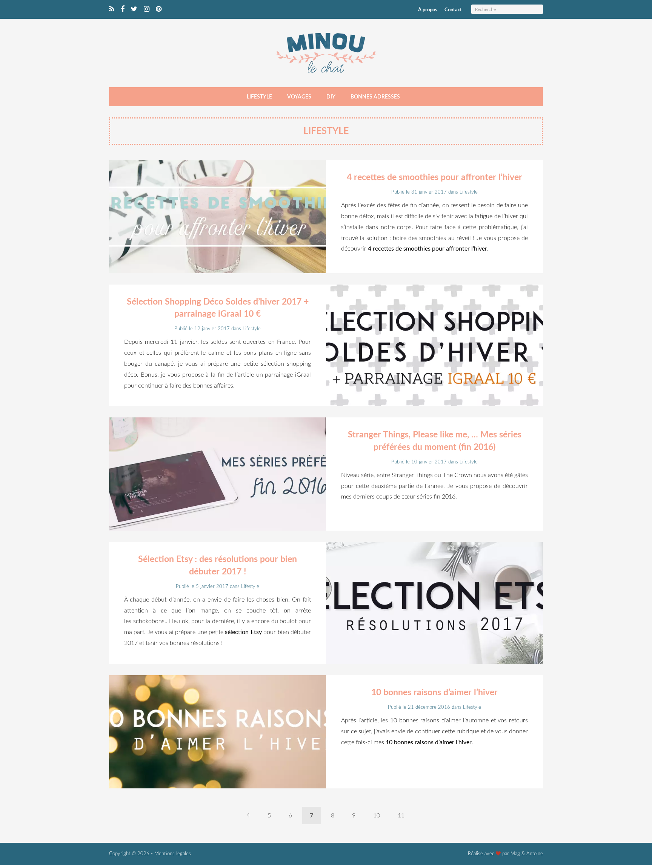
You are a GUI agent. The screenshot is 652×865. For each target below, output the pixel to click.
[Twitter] (134, 9)
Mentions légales (172, 853)
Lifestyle (259, 97)
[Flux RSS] (111, 9)
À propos (427, 10)
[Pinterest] (158, 9)
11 (401, 816)
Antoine (534, 853)
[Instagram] (146, 9)
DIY (330, 97)
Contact (453, 10)
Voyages (299, 97)
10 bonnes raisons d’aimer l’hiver (434, 692)
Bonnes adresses (375, 97)
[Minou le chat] (326, 75)
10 (376, 816)
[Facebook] (123, 9)
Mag (515, 853)
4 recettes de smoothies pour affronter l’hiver (434, 177)
